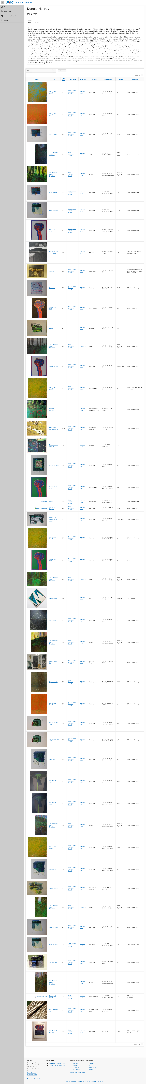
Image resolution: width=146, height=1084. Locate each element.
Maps (91, 1069)
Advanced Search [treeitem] (10, 16)
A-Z (90, 1065)
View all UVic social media (77, 1072)
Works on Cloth (82, 174)
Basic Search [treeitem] (8, 11)
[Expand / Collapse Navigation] (2, 2)
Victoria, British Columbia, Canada (72, 92)
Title (54, 79)
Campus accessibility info (57, 1065)
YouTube (76, 1067)
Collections (83, 79)
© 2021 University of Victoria (74, 1081)
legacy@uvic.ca (31, 1073)
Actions (61, 71)
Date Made (63, 79)
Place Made (72, 79)
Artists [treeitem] (6, 20)
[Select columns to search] (29, 71)
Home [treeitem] (6, 7)
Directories (92, 1067)
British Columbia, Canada (70, 154)
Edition (121, 79)
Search (91, 1063)
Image (37, 79)
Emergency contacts (97, 1081)
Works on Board (82, 154)
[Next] (142, 75)
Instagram (76, 1069)
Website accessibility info (57, 1063)
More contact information (34, 1079)
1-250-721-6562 (32, 1075)
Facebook (76, 1063)
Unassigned (83, 346)
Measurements (108, 79)
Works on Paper (82, 92)
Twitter (75, 1065)
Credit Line (135, 79)
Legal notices (86, 1081)
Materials (94, 79)
